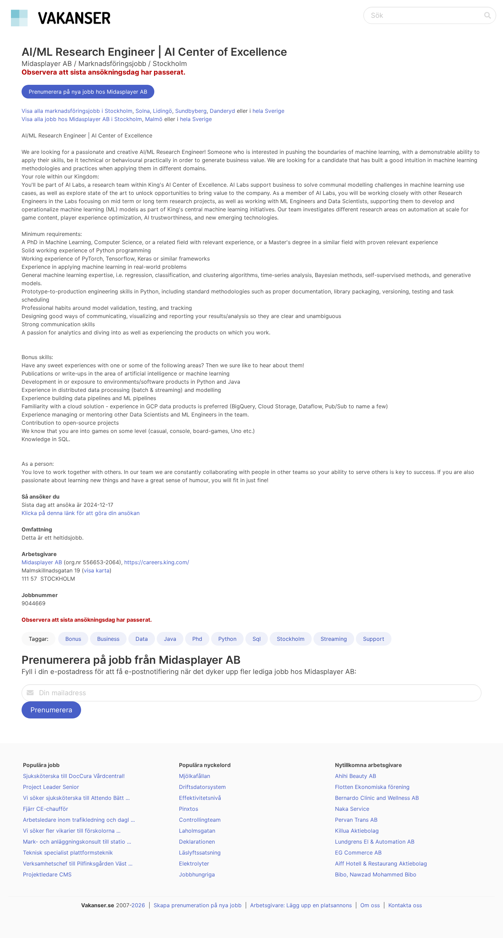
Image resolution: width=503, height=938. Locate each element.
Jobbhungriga (197, 874)
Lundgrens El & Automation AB (374, 841)
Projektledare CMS (47, 874)
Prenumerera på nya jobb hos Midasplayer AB (88, 91)
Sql (257, 638)
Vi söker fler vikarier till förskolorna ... (71, 830)
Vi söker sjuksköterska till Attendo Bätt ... (76, 797)
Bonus (73, 638)
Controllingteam (200, 819)
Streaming (334, 638)
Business (108, 638)
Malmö (154, 119)
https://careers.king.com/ (156, 562)
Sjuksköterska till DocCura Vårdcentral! (74, 775)
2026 (138, 905)
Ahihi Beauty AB (355, 775)
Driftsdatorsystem (202, 786)
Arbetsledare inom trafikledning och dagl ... (79, 819)
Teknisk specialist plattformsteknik (68, 852)
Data (142, 638)
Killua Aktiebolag (357, 830)
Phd (197, 638)
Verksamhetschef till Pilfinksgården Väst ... (77, 863)
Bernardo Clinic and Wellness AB (377, 797)
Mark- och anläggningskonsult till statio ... (77, 841)
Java (170, 638)
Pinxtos (188, 808)
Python (227, 638)
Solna (143, 110)
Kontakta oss (405, 905)
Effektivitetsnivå (200, 797)
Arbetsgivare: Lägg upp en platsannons (301, 905)
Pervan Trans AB (356, 819)
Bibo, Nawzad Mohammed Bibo (375, 874)
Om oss (370, 905)
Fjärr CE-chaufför (45, 808)
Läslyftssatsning (200, 852)
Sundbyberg (191, 110)
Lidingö (162, 110)
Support (373, 638)
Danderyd (222, 110)
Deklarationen (197, 841)
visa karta (96, 570)
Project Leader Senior (51, 786)
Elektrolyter (194, 863)
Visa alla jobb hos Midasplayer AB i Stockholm (82, 119)
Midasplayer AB (42, 562)
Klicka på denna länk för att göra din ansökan (81, 513)
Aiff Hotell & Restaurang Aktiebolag (381, 863)
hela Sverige (268, 110)
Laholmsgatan (197, 830)
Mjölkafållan (194, 775)
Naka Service (352, 808)
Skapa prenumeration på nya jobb (198, 905)
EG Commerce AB (358, 852)
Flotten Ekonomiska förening (372, 786)
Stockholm (291, 638)
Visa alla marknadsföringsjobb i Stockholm (77, 110)
